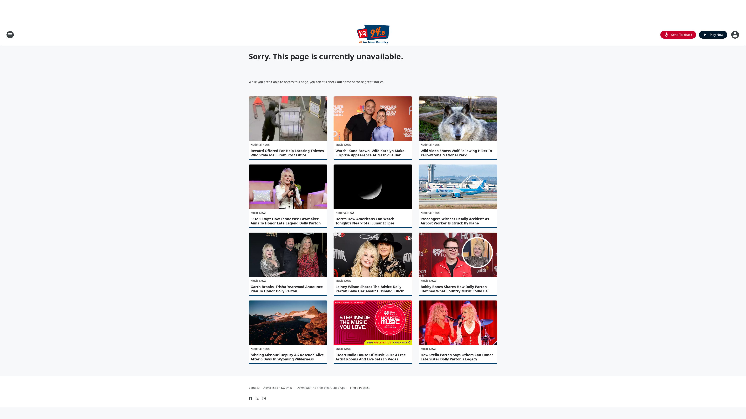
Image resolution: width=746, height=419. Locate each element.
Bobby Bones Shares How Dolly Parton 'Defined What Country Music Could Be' (455, 289)
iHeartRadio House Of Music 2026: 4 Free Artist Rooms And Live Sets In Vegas (371, 357)
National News (260, 144)
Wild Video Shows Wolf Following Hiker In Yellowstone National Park (456, 153)
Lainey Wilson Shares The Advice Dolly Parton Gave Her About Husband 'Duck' (370, 289)
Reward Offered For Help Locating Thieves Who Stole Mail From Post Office (287, 153)
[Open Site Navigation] (10, 35)
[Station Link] (373, 34)
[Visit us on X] (257, 398)
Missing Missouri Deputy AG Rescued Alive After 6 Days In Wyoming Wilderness (287, 357)
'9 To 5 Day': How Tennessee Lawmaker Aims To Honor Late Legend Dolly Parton (286, 221)
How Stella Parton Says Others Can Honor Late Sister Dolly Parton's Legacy (457, 357)
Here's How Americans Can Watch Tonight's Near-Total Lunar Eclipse (365, 221)
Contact (254, 388)
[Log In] (735, 35)
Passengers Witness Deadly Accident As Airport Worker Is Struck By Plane (455, 221)
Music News (343, 144)
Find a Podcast (360, 388)
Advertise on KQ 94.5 (277, 388)
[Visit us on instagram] (263, 398)
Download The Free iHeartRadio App (321, 388)
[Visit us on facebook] (250, 398)
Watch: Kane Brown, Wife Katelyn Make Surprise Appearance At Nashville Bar (370, 153)
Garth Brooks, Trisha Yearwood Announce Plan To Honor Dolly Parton (287, 289)
